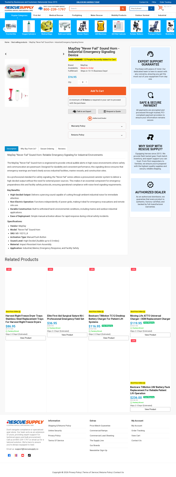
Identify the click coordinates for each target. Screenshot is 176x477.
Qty (69, 82)
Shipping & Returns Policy (59, 425)
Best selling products (19, 42)
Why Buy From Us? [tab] (28, 149)
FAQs (154, 2)
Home (7, 42)
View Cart (135, 435)
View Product (25, 338)
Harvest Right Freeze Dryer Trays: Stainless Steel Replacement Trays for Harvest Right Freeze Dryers (24, 318)
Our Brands (95, 445)
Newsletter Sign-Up (98, 450)
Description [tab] (11, 149)
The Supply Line (97, 440)
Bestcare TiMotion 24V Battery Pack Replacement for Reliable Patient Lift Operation (150, 390)
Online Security (55, 430)
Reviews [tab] (61, 149)
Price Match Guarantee (100, 425)
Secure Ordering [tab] (47, 149)
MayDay (84, 65)
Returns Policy (77, 135)
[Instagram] (16, 455)
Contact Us (143, 2)
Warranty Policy (78, 126)
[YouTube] (22, 455)
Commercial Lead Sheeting (102, 435)
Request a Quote (113, 111)
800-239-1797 (55, 9)
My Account (136, 425)
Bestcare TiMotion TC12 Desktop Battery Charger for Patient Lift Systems (107, 318)
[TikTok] (29, 455)
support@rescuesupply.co (26, 449)
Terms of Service (56, 440)
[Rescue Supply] (20, 7)
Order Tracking (165, 2)
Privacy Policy (54, 435)
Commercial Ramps (99, 430)
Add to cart (97, 91)
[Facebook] (9, 455)
